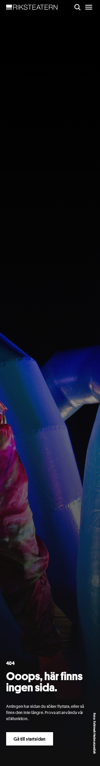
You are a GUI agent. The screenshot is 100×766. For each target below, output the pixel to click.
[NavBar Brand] (32, 7)
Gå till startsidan (30, 739)
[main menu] (89, 7)
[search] (77, 7)
